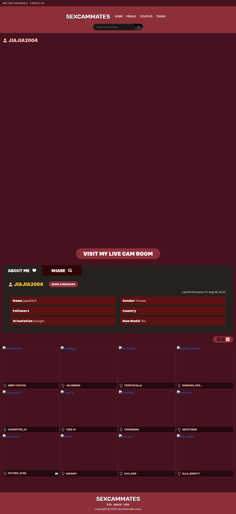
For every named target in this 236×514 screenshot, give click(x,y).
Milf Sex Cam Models (15, 3)
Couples (146, 16)
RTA (109, 504)
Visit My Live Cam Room (118, 253)
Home (119, 16)
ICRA (126, 504)
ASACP (118, 504)
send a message (63, 284)
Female (131, 16)
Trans (160, 16)
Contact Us (37, 3)
